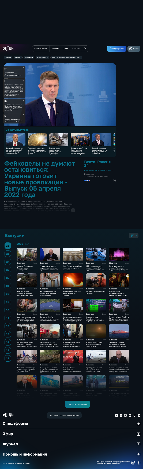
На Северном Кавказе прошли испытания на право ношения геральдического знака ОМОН (48, 295)
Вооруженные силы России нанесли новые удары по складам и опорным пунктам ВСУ (71, 396)
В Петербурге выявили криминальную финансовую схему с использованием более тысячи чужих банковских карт (72, 347)
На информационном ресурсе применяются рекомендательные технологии (113, 462)
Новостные (89, 174)
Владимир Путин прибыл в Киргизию (95, 292)
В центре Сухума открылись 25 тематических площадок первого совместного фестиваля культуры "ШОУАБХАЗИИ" (72, 372)
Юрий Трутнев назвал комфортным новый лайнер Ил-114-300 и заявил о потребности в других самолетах (94, 371)
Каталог (18, 57)
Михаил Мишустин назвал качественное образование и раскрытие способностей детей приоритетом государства (119, 371)
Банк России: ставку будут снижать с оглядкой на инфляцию (72, 268)
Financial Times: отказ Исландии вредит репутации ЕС (25, 268)
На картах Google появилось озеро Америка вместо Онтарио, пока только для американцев (49, 319)
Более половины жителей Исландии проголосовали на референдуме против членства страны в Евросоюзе (72, 320)
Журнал (10, 444)
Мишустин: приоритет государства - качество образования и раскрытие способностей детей (49, 268)
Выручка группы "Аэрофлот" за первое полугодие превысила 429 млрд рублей (95, 319)
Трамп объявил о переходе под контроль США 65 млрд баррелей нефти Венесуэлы (119, 396)
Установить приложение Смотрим (64, 415)
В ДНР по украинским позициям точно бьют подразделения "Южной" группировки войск (95, 268)
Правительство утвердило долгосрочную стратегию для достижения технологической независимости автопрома (26, 371)
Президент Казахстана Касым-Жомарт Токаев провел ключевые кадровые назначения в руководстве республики (49, 397)
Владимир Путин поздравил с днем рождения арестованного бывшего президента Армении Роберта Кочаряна (26, 398)
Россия (109, 170)
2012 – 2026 (100, 170)
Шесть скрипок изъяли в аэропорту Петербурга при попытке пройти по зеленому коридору (26, 319)
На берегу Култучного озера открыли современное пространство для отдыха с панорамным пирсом (96, 397)
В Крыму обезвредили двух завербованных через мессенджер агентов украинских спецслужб (27, 345)
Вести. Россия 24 (42, 57)
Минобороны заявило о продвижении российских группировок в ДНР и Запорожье (49, 370)
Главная (8, 57)
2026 (27, 244)
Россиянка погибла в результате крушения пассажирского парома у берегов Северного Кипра (118, 345)
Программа (29, 57)
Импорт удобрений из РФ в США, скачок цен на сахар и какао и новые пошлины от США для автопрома (119, 319)
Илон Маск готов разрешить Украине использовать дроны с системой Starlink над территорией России (25, 295)
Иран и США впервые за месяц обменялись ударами (72, 293)
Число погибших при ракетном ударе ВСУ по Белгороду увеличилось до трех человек (50, 345)
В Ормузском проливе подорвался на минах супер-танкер (94, 344)
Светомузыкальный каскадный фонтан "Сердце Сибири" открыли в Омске (119, 268)
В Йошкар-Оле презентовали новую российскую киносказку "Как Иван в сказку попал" (119, 294)
